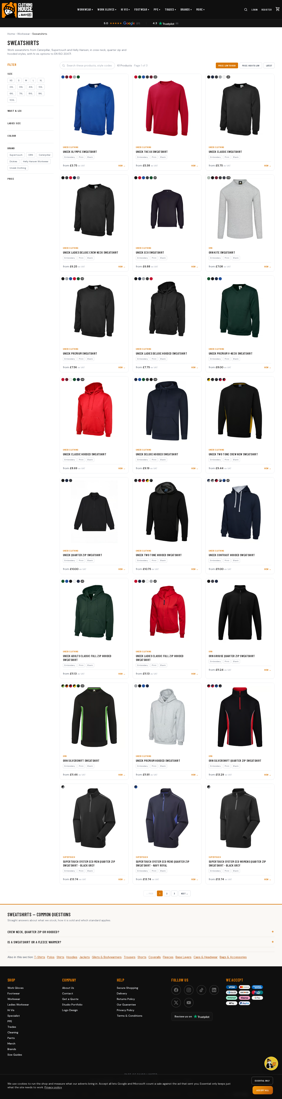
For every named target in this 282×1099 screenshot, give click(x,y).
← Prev (149, 893)
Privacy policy (53, 1087)
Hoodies (71, 957)
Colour (11, 135)
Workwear (85, 9)
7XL (21, 93)
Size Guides (14, 1054)
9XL (40, 93)
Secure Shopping (127, 988)
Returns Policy (126, 999)
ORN (30, 154)
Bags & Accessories (233, 957)
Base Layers (183, 957)
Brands (186, 9)
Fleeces (168, 957)
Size (9, 73)
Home (11, 34)
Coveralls (154, 957)
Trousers (129, 957)
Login (254, 9)
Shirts (60, 957)
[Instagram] (189, 990)
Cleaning (12, 1032)
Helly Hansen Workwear (36, 161)
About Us (68, 988)
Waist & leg (14, 110)
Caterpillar (45, 154)
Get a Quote (70, 999)
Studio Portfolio (72, 1004)
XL (41, 80)
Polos (50, 957)
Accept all (262, 1090)
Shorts (142, 957)
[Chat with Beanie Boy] (271, 1063)
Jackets (84, 957)
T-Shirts (39, 957)
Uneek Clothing (18, 168)
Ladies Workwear (18, 1004)
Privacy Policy (125, 1010)
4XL (31, 86)
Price (10, 178)
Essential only (262, 1080)
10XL (12, 100)
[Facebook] (176, 990)
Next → (184, 893)
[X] (176, 1002)
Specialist (13, 1015)
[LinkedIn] (214, 990)
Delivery (122, 993)
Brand (11, 148)
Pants (11, 1038)
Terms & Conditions (129, 1015)
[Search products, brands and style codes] (246, 10)
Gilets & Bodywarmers (107, 957)
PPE (157, 9)
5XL (41, 86)
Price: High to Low (250, 65)
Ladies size (14, 123)
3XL (21, 86)
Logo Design (70, 1010)
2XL (11, 86)
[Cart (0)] (277, 9)
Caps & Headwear (206, 957)
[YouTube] (189, 1002)
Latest (269, 65)
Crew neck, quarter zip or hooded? (33, 932)
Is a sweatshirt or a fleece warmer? (34, 942)
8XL (31, 93)
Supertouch (16, 154)
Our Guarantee (126, 1004)
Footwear (141, 9)
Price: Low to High (227, 65)
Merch (11, 1043)
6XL (11, 93)
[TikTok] (201, 990)
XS (11, 80)
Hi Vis (125, 9)
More (200, 9)
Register (266, 9)
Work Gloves (106, 9)
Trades (170, 9)
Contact (67, 993)
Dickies (13, 161)
